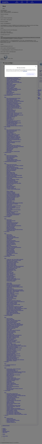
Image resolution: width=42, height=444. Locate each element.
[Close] (36, 66)
